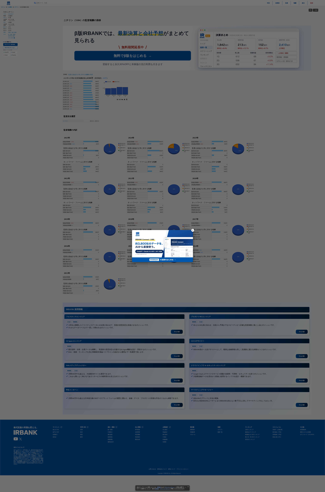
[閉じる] (192, 230)
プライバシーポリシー (170, 487)
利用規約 (159, 487)
